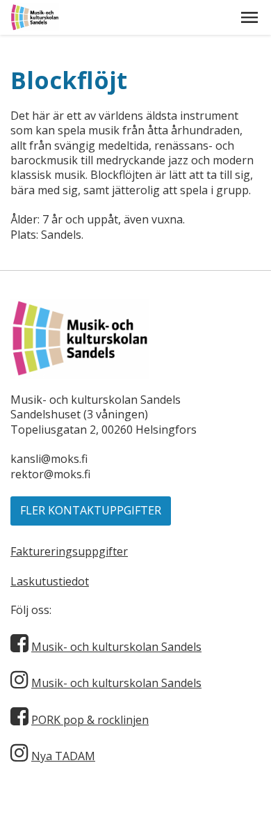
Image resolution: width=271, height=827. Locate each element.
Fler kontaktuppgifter (90, 510)
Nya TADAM (63, 756)
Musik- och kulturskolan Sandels (116, 646)
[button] (249, 17)
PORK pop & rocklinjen (90, 719)
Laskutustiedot (49, 581)
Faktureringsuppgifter (69, 551)
